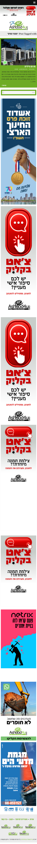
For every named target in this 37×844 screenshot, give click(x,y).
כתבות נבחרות (32, 69)
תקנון (11, 819)
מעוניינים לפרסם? (21, 819)
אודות (32, 819)
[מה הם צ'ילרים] (18, 52)
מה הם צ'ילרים (30, 66)
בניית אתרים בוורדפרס (27, 839)
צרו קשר (4, 819)
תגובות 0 (16, 69)
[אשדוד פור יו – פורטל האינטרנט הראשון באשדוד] (18, 23)
